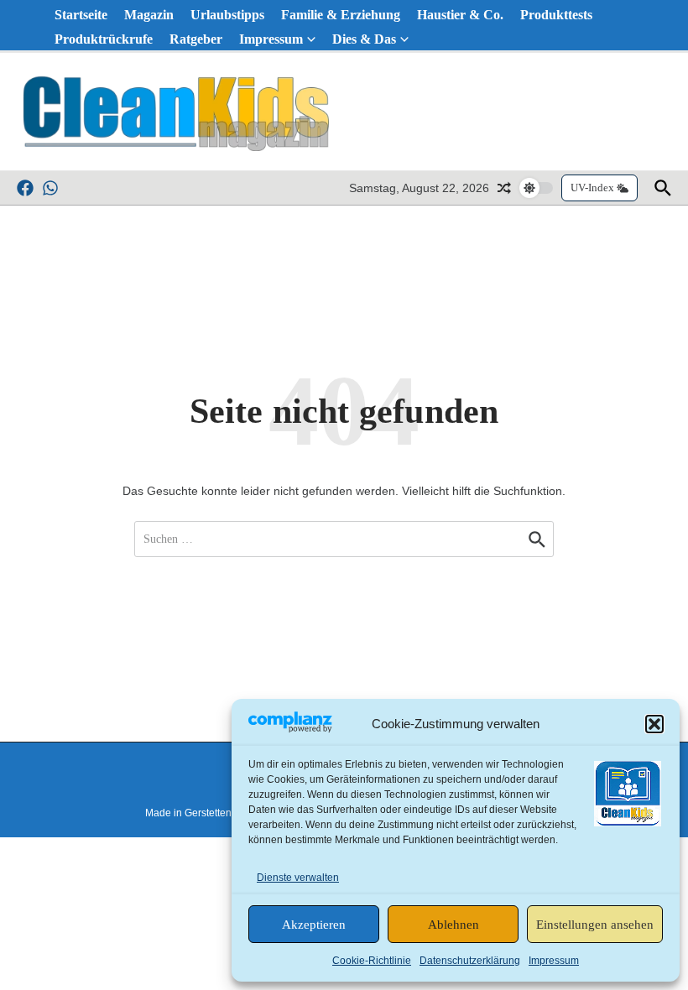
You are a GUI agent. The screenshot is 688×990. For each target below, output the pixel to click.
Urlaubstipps (227, 15)
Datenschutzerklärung (470, 961)
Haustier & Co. (460, 15)
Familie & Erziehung (340, 15)
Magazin (149, 15)
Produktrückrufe (104, 39)
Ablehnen (453, 924)
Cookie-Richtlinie (371, 961)
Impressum (554, 961)
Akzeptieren (314, 924)
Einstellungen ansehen (595, 924)
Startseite (81, 15)
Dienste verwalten (298, 877)
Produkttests (556, 15)
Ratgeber (195, 39)
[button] (654, 724)
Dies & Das (364, 39)
